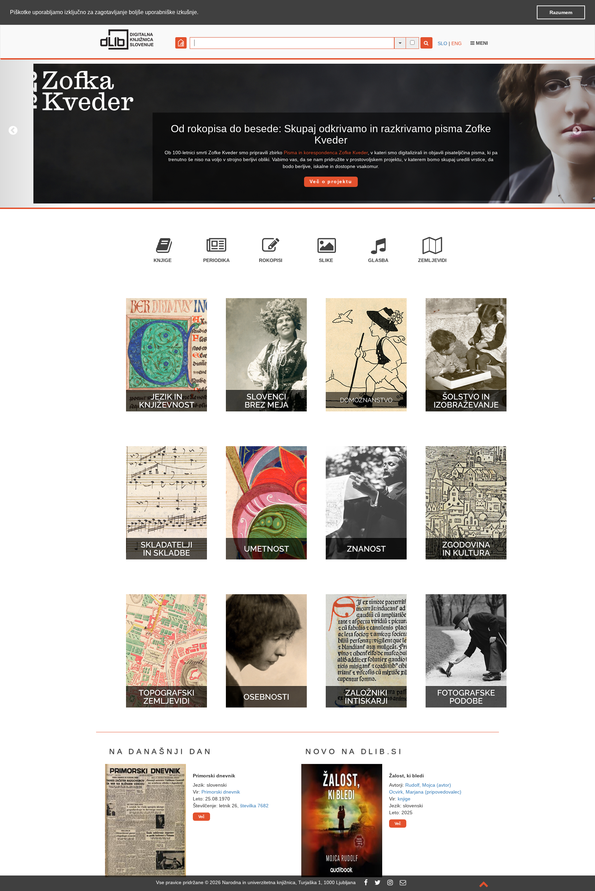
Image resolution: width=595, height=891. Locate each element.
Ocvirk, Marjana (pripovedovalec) (425, 792)
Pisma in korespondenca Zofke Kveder (292, 152)
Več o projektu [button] (297, 181)
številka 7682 (254, 805)
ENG (456, 43)
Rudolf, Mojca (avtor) (428, 785)
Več (201, 817)
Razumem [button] (561, 12)
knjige (404, 798)
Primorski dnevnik (220, 792)
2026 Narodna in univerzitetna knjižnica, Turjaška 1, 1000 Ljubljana (283, 882)
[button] (201, 13)
